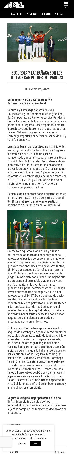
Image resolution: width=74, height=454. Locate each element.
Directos (46, 14)
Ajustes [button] (22, 443)
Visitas (59, 14)
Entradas (31, 14)
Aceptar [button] (35, 443)
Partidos (16, 14)
